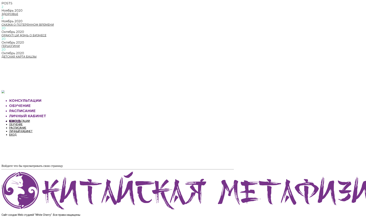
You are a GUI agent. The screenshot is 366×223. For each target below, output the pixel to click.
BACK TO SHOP (20, 82)
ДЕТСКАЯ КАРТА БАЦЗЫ (19, 56)
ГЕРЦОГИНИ (11, 46)
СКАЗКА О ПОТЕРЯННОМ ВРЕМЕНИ (28, 24)
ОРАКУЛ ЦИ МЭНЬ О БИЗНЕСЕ (24, 35)
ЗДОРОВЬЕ (10, 14)
